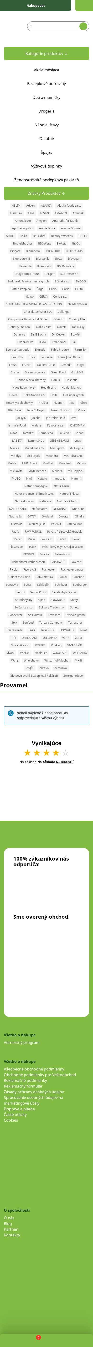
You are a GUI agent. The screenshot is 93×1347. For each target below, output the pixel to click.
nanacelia (59, 478)
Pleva (75, 539)
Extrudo (40, 350)
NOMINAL (59, 509)
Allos (31, 213)
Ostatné (46, 138)
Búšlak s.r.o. (62, 281)
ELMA (42, 342)
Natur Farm (61, 486)
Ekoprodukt (25, 342)
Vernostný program (22, 1042)
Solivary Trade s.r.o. (51, 607)
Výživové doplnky (46, 166)
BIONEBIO (53, 251)
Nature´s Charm (67, 501)
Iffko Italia (14, 410)
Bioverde (25, 266)
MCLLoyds (33, 456)
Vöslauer (41, 653)
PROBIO (28, 554)
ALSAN (44, 213)
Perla (31, 539)
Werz (14, 660)
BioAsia (62, 243)
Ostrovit (16, 524)
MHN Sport (29, 463)
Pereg (18, 539)
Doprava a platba (19, 1108)
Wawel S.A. (60, 653)
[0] (34, 1340)
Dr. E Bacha (38, 334)
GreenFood (58, 372)
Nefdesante (39, 509)
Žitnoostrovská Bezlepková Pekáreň (34, 676)
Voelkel (25, 653)
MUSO (16, 478)
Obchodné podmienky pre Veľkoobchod (40, 1074)
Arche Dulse (47, 228)
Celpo (30, 297)
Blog (8, 1223)
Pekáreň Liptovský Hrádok (64, 532)
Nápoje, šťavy (47, 124)
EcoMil (75, 334)
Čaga (39, 289)
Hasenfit (71, 380)
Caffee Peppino (20, 289)
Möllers (57, 471)
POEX (32, 547)
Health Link (48, 388)
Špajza (46, 152)
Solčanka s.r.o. (24, 607)
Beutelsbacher (22, 243)
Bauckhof (39, 236)
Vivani (10, 653)
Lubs (78, 441)
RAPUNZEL (58, 562)
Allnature (16, 213)
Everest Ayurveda (17, 350)
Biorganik (42, 259)
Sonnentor (15, 615)
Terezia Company (50, 623)
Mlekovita (16, 471)
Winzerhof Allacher (57, 660)
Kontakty (12, 1235)
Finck (31, 357)
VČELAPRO (49, 638)
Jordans (36, 425)
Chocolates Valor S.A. (38, 312)
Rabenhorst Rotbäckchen (28, 562)
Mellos (12, 463)
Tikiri (31, 630)
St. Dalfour (35, 615)
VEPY (65, 638)
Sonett (74, 607)
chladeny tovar (77, 304)
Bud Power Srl (69, 274)
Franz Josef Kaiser (70, 357)
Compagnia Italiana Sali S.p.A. (28, 319)
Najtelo (42, 478)
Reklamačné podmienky (25, 1080)
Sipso (41, 600)
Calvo (53, 289)
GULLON (77, 372)
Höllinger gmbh (73, 395)
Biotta (58, 259)
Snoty (74, 600)
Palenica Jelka (36, 524)
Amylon (41, 221)
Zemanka (60, 668)
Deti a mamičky (46, 97)
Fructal (26, 365)
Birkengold (44, 266)
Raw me (76, 562)
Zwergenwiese (73, 676)
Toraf (83, 630)
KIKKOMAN (77, 425)
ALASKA (46, 206)
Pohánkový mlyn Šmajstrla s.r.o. (62, 547)
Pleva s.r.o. (16, 547)
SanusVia (12, 585)
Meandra (52, 456)
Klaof (13, 433)
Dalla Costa (44, 327)
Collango (63, 312)
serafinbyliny (23, 600)
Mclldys (16, 456)
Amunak (77, 213)
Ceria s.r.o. (60, 297)
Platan (62, 539)
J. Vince (80, 410)
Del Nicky (78, 327)
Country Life (77, 319)
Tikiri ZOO (47, 630)
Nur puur (78, 509)
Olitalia (79, 516)
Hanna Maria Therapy (31, 380)
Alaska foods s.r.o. (69, 206)
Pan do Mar (74, 524)
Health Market (71, 388)
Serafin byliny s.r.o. (64, 592)
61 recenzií (64, 762)
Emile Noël (59, 342)
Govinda (66, 365)
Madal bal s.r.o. (34, 448)
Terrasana (75, 623)
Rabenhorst (62, 554)
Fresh (12, 365)
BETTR (82, 236)
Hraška (43, 403)
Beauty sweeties (62, 236)
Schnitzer (61, 585)
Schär (27, 585)
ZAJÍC (30, 668)
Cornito (58, 319)
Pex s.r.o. (46, 539)
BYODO (81, 281)
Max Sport (57, 448)
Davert (61, 327)
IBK (71, 403)
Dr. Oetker (58, 334)
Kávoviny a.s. (55, 425)
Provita (44, 554)
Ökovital (63, 516)
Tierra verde (14, 630)
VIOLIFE (40, 645)
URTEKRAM (29, 638)
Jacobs (36, 418)
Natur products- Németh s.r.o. (34, 494)
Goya (80, 365)
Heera (13, 395)
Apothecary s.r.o (22, 228)
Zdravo (44, 668)
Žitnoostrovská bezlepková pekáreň (46, 179)
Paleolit (56, 524)
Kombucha (46, 433)
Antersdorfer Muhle (65, 221)
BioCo (76, 243)
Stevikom (54, 615)
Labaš (79, 433)
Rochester (48, 569)
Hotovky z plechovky (19, 403)
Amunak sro (23, 221)
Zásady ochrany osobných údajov (34, 1091)
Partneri (11, 1229)
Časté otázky (15, 1114)
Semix (20, 592)
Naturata (45, 501)
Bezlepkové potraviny (46, 83)
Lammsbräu (36, 441)
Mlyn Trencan (37, 471)
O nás (9, 1217)
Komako (27, 433)
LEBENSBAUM (59, 441)
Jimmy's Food (17, 425)
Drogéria (46, 111)
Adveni (30, 206)
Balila (23, 236)
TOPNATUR (66, 630)
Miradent (65, 463)
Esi (74, 342)
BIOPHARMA (74, 251)
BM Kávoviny (65, 266)
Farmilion (81, 350)
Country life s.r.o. (20, 327)
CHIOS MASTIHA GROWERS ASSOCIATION (34, 304)
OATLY (31, 516)
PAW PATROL (33, 532)
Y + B (78, 660)
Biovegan (74, 259)
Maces (14, 448)
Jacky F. (21, 418)
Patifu (15, 532)
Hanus (55, 380)
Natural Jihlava (69, 494)
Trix (13, 638)
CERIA (43, 297)
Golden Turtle (46, 365)
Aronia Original (71, 228)
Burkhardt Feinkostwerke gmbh (28, 281)
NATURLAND (17, 509)
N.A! (29, 478)
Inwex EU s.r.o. (60, 410)
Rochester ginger (72, 569)
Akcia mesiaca (46, 70)
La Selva (64, 433)
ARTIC (10, 236)
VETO (78, 638)
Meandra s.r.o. (73, 456)
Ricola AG (29, 569)
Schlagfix (43, 585)
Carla (65, 289)
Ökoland (47, 516)
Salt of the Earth (19, 577)
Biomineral (33, 251)
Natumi (76, 478)
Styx (14, 623)
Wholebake (31, 660)
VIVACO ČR (74, 645)
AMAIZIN (61, 213)
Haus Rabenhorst (23, 388)
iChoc (83, 403)
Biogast (15, 251)
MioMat (48, 463)
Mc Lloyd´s (76, 448)
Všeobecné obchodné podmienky (34, 1069)
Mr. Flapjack (75, 471)
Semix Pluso (38, 592)
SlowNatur (58, 600)
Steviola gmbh (75, 615)
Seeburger (80, 585)
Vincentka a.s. (20, 645)
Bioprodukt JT (21, 259)
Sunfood (28, 623)
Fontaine (46, 357)
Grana (14, 372)
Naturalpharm (24, 501)
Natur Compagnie (36, 486)
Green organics (35, 372)
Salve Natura (44, 577)
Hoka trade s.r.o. (34, 395)
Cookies (11, 1120)
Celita (79, 289)
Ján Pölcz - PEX (55, 418)
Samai (63, 577)
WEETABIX (80, 653)
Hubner (59, 403)
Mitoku (81, 463)
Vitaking (56, 645)
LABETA (17, 441)
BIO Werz (44, 243)
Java (73, 418)
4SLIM (16, 206)
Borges (49, 274)
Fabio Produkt (60, 350)
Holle (54, 395)
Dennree (19, 334)
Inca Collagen (36, 410)
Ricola (14, 569)
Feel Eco (17, 357)
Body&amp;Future (27, 274)
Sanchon (78, 577)
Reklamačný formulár (23, 1086)
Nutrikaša (15, 516)
